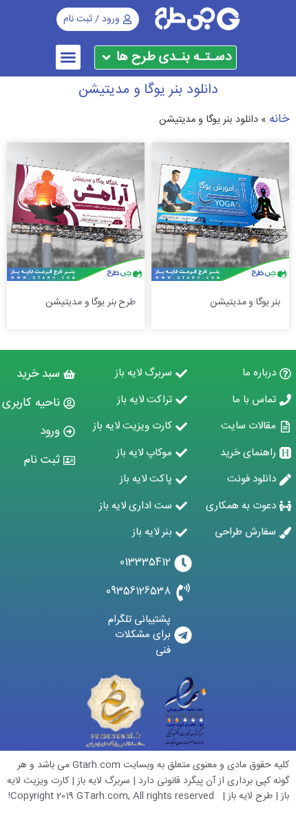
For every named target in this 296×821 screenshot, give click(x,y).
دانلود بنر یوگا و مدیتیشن (148, 90)
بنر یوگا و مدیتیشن (245, 302)
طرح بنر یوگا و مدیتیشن (90, 302)
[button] (68, 57)
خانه (279, 119)
